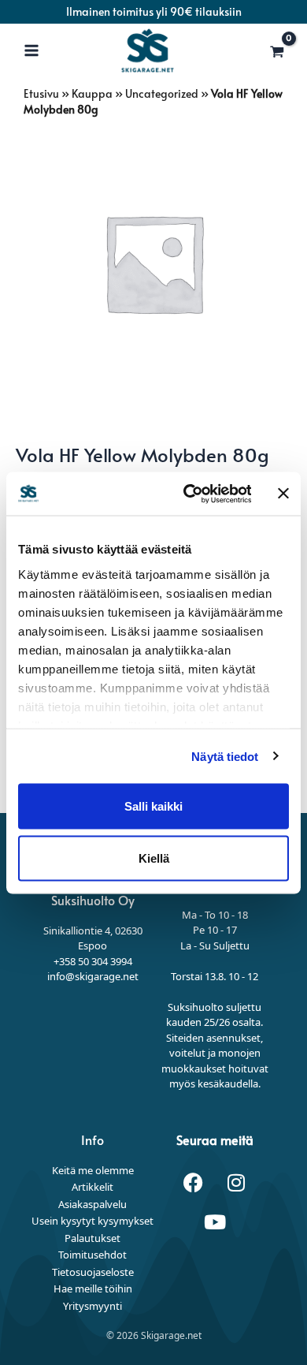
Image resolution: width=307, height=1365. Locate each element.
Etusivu (41, 93)
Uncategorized (161, 93)
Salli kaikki (153, 806)
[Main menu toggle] (31, 50)
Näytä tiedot (224, 756)
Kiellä (154, 857)
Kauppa (92, 93)
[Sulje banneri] (283, 493)
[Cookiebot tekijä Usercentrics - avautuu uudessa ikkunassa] (188, 493)
